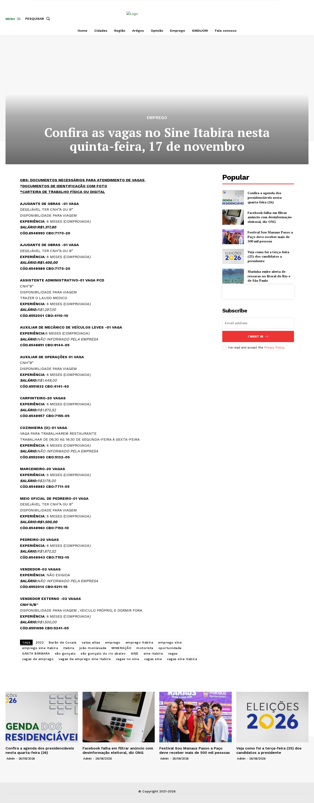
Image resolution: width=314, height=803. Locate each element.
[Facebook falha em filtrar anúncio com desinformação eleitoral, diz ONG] (233, 217)
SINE (135, 653)
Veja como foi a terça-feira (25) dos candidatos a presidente (268, 256)
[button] (38, 18)
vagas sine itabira (182, 659)
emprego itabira (139, 642)
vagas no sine (127, 659)
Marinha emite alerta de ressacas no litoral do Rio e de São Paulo (269, 276)
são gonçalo (65, 653)
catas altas (91, 642)
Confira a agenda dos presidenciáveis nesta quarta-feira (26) (265, 197)
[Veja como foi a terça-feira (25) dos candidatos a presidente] (233, 256)
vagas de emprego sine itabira (85, 659)
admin (10, 758)
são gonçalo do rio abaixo (103, 653)
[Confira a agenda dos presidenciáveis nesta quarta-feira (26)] (233, 197)
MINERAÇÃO (121, 648)
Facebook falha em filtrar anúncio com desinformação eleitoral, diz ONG (270, 217)
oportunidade (170, 648)
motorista (144, 648)
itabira (68, 648)
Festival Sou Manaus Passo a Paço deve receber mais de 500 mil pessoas (270, 236)
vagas (173, 653)
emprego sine (170, 642)
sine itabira (153, 653)
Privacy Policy (274, 347)
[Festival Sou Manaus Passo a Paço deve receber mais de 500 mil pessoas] (233, 236)
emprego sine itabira (40, 648)
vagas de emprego (38, 659)
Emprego (157, 118)
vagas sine (153, 659)
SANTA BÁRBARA (36, 653)
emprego (112, 642)
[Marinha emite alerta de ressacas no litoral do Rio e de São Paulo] (233, 276)
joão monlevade (92, 648)
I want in (255, 336)
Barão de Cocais (63, 642)
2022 (40, 642)
